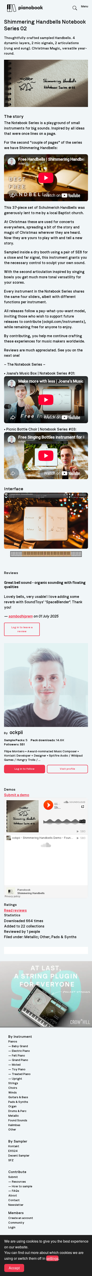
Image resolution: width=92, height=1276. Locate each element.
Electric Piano (21, 1051)
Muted (16, 1064)
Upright (17, 1078)
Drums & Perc (17, 1111)
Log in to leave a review (22, 629)
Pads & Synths (18, 1102)
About (12, 1195)
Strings (13, 1083)
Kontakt (13, 1146)
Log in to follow (25, 768)
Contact (14, 1200)
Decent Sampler (18, 1155)
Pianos (12, 1041)
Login (11, 1227)
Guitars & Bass (18, 1097)
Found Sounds (17, 1120)
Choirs (12, 1088)
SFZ (11, 1160)
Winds (12, 1092)
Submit (13, 1177)
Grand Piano (20, 1060)
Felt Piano (18, 1055)
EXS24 (13, 1151)
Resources (19, 1181)
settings (52, 1258)
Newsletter (15, 1205)
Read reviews (15, 910)
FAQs (15, 1191)
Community (16, 1222)
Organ (12, 1106)
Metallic (13, 1115)
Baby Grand (20, 1046)
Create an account (20, 1218)
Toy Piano (18, 1069)
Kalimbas (14, 1125)
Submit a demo (16, 795)
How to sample (22, 1186)
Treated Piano (21, 1074)
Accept (14, 1267)
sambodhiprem (20, 616)
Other (12, 1129)
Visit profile (67, 768)
